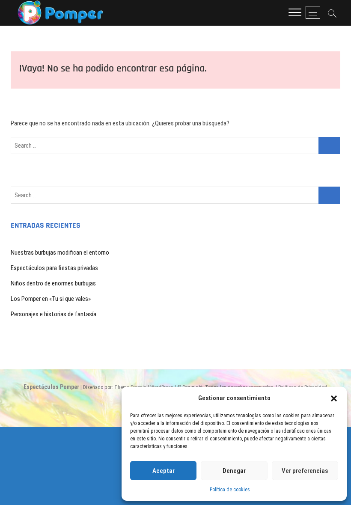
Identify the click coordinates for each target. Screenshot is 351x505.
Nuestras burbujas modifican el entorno (60, 252)
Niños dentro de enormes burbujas (53, 283)
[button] (334, 398)
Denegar (234, 471)
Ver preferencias (305, 471)
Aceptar (163, 471)
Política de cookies (230, 490)
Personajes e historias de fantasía (53, 314)
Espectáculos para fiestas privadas (54, 268)
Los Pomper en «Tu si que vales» (51, 299)
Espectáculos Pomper (51, 386)
